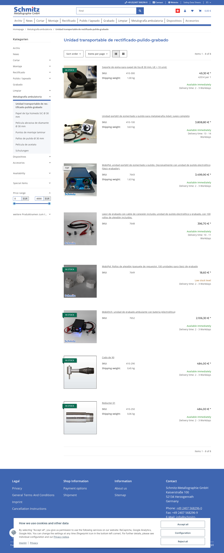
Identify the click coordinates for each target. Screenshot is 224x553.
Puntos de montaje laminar (30, 132)
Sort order (72, 53)
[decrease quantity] (180, 98)
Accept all (182, 524)
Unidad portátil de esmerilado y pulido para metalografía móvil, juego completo (146, 116)
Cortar (16, 60)
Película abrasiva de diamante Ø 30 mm (32, 124)
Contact (159, 2)
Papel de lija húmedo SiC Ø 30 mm (32, 115)
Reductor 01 (108, 402)
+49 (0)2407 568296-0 (137, 2)
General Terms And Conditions (33, 495)
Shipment (70, 495)
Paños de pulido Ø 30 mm (30, 138)
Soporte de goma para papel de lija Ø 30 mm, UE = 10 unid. (134, 67)
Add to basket (195, 108)
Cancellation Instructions (29, 509)
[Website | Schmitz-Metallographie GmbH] (177, 11)
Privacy (34, 542)
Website (174, 2)
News (16, 54)
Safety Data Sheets (192, 2)
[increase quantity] (208, 98)
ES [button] (207, 2)
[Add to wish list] (91, 71)
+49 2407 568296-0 (189, 508)
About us (121, 488)
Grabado (17, 84)
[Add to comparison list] (82, 71)
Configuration (183, 532)
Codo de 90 (108, 357)
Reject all (183, 541)
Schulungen (22, 150)
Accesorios (19, 162)
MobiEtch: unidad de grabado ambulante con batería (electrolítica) (138, 311)
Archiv (16, 48)
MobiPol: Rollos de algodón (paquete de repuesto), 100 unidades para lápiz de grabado (150, 266)
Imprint (23, 542)
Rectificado (19, 72)
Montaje (17, 66)
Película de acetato (26, 144)
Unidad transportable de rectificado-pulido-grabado (32, 105)
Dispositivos (19, 156)
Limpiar (17, 90)
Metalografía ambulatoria (27, 96)
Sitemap (120, 495)
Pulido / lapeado (22, 78)
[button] (185, 10)
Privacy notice (61, 536)
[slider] (14, 204)
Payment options (75, 488)
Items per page (96, 53)
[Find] (140, 10)
